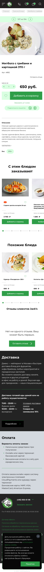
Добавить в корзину (26, 95)
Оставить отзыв (36, 77)
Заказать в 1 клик (22, 103)
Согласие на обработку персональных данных (20, 526)
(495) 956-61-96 (23, 500)
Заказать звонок (24, 505)
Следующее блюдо (30, 19)
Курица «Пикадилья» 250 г (14, 279)
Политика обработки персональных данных (19, 523)
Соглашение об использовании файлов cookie (20, 530)
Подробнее (11, 424)
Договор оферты (8, 519)
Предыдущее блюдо (14, 19)
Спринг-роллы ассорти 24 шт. (15, 205)
